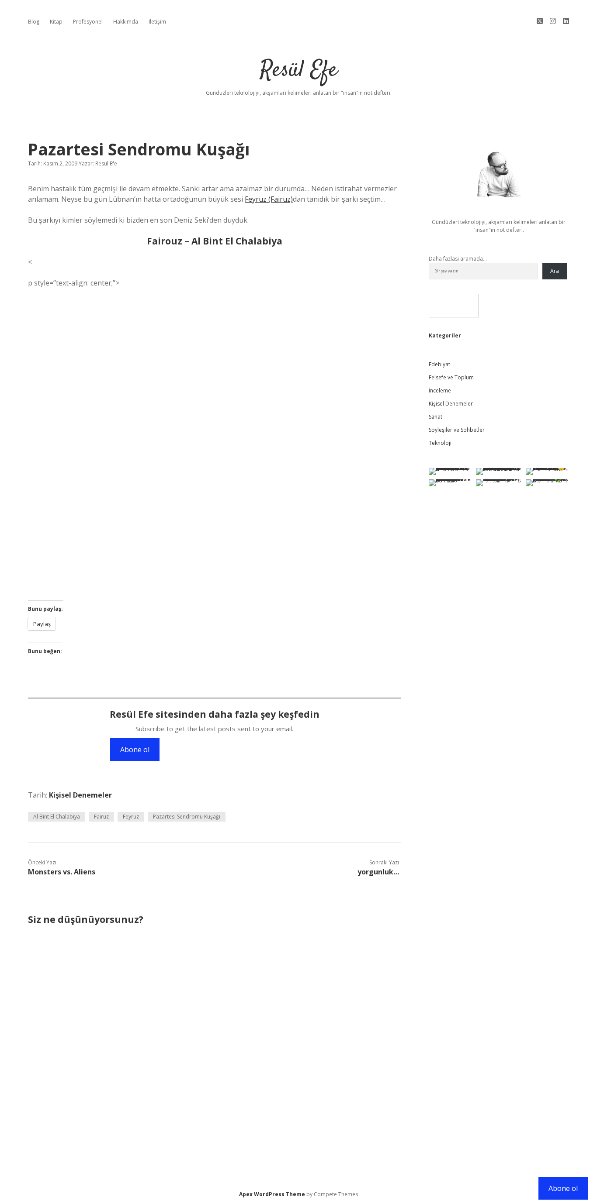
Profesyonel (88, 21)
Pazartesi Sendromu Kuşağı (186, 816)
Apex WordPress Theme (272, 1194)
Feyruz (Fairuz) (269, 199)
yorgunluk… (378, 872)
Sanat (435, 416)
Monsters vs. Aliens (61, 872)
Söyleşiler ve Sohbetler (457, 429)
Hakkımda (125, 21)
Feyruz (131, 816)
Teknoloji (440, 443)
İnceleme (440, 390)
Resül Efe (298, 70)
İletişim (157, 21)
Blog (33, 21)
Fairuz (101, 816)
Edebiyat (439, 364)
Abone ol (134, 749)
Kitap (56, 21)
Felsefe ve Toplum (451, 377)
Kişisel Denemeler (80, 795)
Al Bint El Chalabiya (56, 816)
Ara (554, 271)
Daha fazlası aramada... (458, 258)
